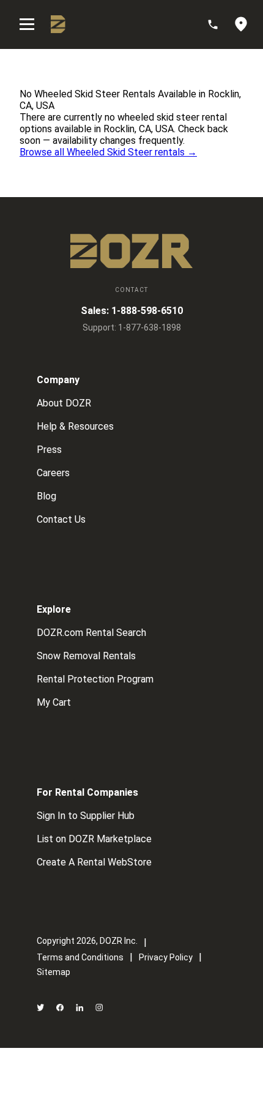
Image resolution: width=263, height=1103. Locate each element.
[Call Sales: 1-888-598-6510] (219, 24)
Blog (46, 496)
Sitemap (53, 972)
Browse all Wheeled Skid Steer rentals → (108, 152)
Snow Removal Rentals (86, 656)
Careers (53, 473)
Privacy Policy (166, 957)
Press (49, 449)
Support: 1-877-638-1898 (132, 327)
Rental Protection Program (95, 679)
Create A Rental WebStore (94, 862)
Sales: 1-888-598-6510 (132, 310)
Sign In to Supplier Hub (86, 815)
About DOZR (64, 403)
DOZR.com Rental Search (91, 632)
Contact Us (61, 519)
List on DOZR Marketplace (94, 839)
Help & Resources (75, 426)
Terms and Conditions (80, 957)
